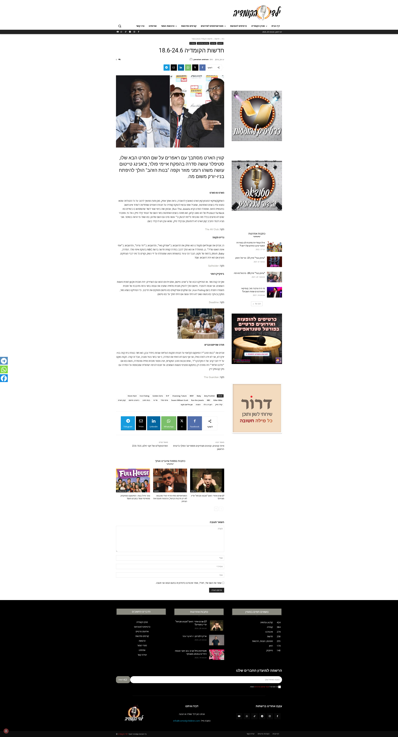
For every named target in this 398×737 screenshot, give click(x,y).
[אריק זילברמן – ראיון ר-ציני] (216, 640)
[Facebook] (138, 32)
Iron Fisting (144, 396)
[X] (195, 67)
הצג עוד (258, 303)
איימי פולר (164, 400)
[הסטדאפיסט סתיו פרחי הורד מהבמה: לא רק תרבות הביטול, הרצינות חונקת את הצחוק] (170, 480)
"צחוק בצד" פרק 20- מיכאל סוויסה (249, 273)
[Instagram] (134, 32)
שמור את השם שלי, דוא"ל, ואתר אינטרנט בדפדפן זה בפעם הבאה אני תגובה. (189, 583)
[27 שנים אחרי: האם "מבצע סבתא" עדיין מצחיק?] (207, 480)
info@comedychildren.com (186, 720)
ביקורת (193, 491)
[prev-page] (221, 509)
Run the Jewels (197, 400)
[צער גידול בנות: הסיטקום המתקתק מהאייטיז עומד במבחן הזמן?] (133, 480)
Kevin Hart (132, 396)
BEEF (192, 396)
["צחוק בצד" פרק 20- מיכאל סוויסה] (274, 277)
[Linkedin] (181, 67)
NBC (208, 400)
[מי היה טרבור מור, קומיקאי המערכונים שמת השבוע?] (274, 292)
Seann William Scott (179, 400)
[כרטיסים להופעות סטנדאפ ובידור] (257, 122)
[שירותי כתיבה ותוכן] (257, 414)
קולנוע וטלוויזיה (203, 43)
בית (223, 39)
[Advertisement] (175, 12)
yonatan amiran (201, 59)
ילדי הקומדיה (123, 734)
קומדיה (192, 43)
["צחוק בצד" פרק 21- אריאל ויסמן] (274, 261)
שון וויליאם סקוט (187, 404)
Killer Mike (217, 400)
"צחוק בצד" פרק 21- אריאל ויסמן (250, 258)
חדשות (217, 39)
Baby (199, 396)
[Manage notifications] (6, 730)
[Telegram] (130, 32)
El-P (167, 396)
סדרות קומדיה (121, 491)
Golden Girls (158, 396)
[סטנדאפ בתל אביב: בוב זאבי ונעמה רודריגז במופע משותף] (216, 654)
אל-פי (155, 400)
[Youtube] (118, 32)
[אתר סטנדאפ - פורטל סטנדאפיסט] (257, 345)
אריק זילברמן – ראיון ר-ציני (194, 636)
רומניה (198, 404)
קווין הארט (122, 400)
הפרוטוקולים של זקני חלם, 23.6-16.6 (150, 445)
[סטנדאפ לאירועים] (257, 191)
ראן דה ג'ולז (208, 404)
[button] (119, 26)
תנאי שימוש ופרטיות (262, 687)
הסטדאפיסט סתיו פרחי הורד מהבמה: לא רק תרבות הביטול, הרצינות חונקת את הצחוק (170, 498)
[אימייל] (174, 67)
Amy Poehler (209, 396)
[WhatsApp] (121, 32)
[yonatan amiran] (192, 59)
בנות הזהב (146, 400)
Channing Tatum (179, 396)
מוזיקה (213, 43)
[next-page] (216, 509)
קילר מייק (218, 404)
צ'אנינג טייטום (134, 400)
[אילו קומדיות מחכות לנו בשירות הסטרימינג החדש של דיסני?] (274, 246)
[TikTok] (125, 32)
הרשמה (121, 679)
